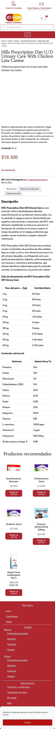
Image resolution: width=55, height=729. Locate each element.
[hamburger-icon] (28, 35)
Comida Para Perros (28, 41)
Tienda (9, 41)
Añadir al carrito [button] (13, 493)
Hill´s (26, 179)
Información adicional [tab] (30, 189)
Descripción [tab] (12, 189)
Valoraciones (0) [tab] (13, 193)
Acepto (27, 722)
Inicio (3, 41)
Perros (16, 41)
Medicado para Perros (38, 179)
